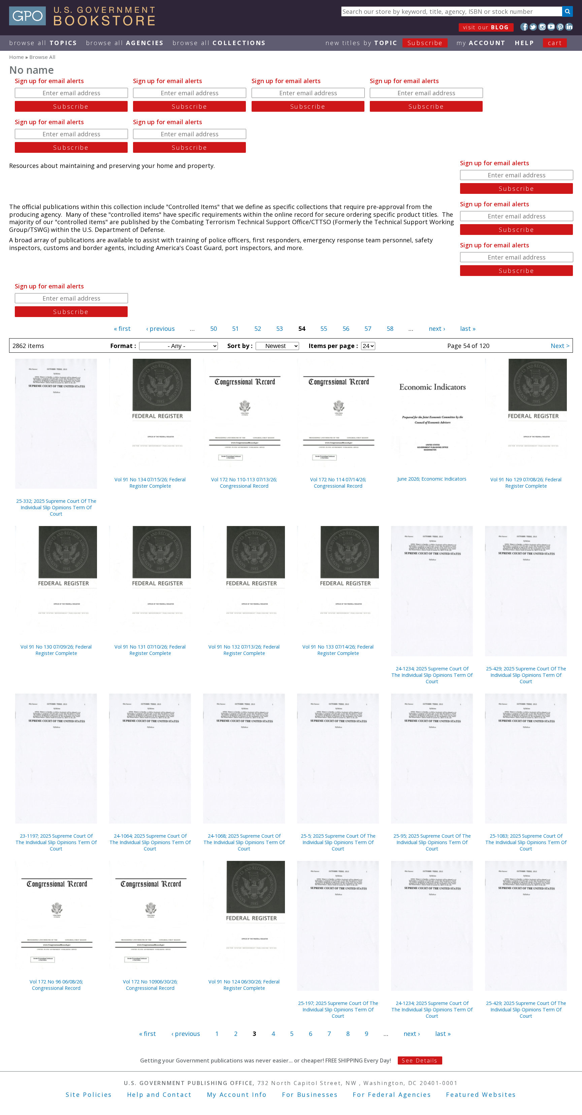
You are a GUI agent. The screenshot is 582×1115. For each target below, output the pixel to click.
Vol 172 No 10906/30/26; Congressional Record (150, 984)
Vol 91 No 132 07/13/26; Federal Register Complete (244, 649)
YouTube (551, 27)
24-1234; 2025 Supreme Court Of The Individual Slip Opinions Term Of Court (432, 675)
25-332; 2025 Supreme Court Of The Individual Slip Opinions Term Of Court (56, 507)
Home (16, 57)
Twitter (533, 27)
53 (279, 328)
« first (122, 328)
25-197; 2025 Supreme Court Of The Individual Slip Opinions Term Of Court (338, 1009)
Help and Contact (159, 1094)
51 (235, 328)
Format (122, 346)
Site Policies (89, 1094)
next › (437, 328)
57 (367, 328)
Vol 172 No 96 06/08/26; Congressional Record (56, 984)
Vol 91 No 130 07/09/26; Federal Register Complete (56, 649)
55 (323, 328)
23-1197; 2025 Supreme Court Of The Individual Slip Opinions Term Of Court (56, 842)
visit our (486, 27)
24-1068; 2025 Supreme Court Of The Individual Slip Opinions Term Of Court (244, 842)
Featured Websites (481, 1094)
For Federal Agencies (392, 1094)
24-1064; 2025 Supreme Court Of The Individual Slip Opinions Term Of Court (150, 842)
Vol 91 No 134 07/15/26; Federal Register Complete (150, 482)
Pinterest (560, 27)
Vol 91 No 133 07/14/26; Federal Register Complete (338, 649)
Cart (555, 43)
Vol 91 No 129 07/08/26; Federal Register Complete (525, 482)
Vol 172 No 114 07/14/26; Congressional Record (338, 482)
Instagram (542, 27)
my (481, 43)
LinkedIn (569, 27)
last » (468, 328)
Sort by (239, 346)
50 (213, 328)
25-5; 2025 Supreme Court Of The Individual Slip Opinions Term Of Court (338, 842)
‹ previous (160, 328)
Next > (560, 346)
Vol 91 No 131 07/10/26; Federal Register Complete (150, 649)
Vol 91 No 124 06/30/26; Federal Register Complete (244, 984)
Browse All (43, 43)
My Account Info (237, 1094)
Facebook (524, 27)
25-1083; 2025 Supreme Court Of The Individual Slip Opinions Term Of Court (526, 842)
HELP (525, 43)
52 (257, 328)
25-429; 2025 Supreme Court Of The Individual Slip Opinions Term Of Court (526, 675)
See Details (420, 1060)
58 (390, 328)
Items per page (332, 346)
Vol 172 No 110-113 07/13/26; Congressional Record (244, 482)
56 (346, 328)
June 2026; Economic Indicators (431, 479)
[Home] (85, 23)
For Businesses (310, 1094)
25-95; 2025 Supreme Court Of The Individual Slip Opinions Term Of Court (432, 842)
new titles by (384, 43)
